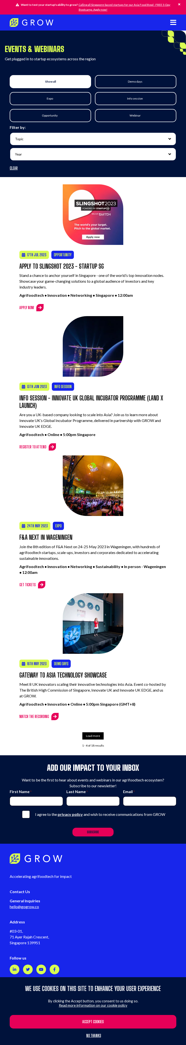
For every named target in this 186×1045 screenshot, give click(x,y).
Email (129, 791)
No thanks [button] (93, 1035)
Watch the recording (34, 716)
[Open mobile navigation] (173, 22)
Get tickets (27, 584)
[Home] (31, 23)
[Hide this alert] (179, 4)
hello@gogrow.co (24, 906)
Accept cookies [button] (93, 1021)
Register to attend (32, 447)
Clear (14, 168)
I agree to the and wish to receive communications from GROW (100, 814)
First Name (20, 791)
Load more (93, 736)
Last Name (77, 791)
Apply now (26, 307)
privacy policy (70, 814)
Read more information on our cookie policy (93, 1005)
